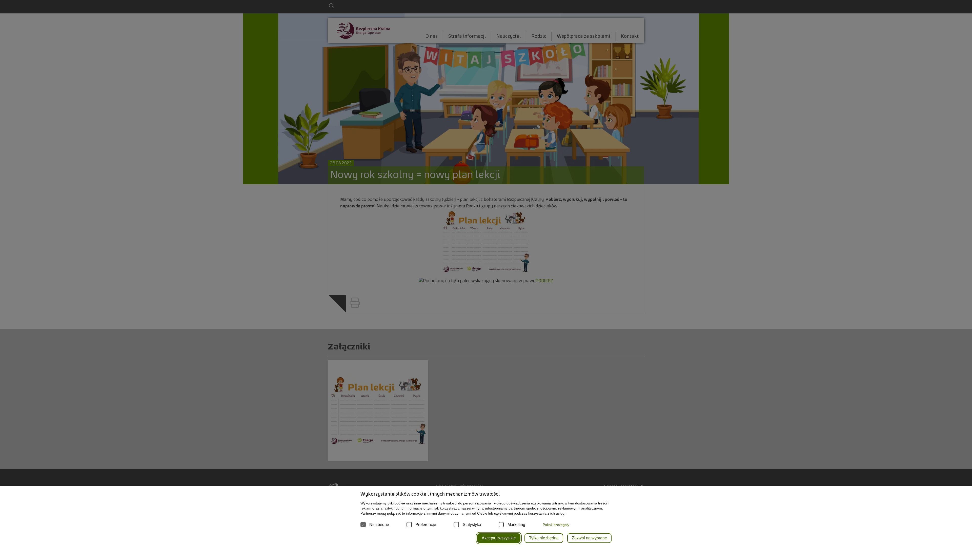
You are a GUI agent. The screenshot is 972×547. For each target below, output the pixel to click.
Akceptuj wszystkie (499, 538)
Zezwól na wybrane (589, 538)
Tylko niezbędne (544, 538)
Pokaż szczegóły (556, 525)
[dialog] (486, 273)
